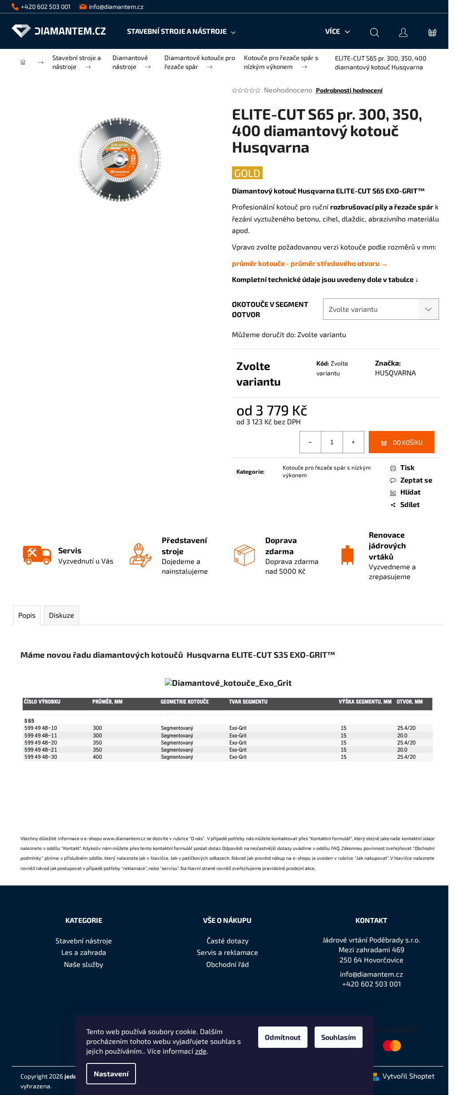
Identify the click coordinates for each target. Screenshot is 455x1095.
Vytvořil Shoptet (409, 1075)
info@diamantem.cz (371, 974)
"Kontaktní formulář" (330, 838)
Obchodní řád (227, 964)
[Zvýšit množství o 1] (353, 442)
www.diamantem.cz (124, 838)
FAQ (335, 848)
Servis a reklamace (227, 952)
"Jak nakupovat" (371, 858)
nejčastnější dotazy (271, 848)
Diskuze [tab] (61, 615)
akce (310, 868)
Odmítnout (283, 1037)
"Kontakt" (71, 848)
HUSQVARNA (395, 372)
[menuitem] (181, 31)
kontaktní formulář (173, 848)
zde (201, 1051)
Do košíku (408, 442)
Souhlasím (338, 1037)
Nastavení (111, 1073)
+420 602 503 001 (371, 983)
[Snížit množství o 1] (310, 442)
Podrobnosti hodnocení (349, 90)
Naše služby (83, 964)
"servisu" (169, 868)
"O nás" (196, 838)
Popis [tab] (27, 615)
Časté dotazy (227, 940)
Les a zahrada (83, 952)
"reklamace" (134, 868)
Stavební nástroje (84, 940)
